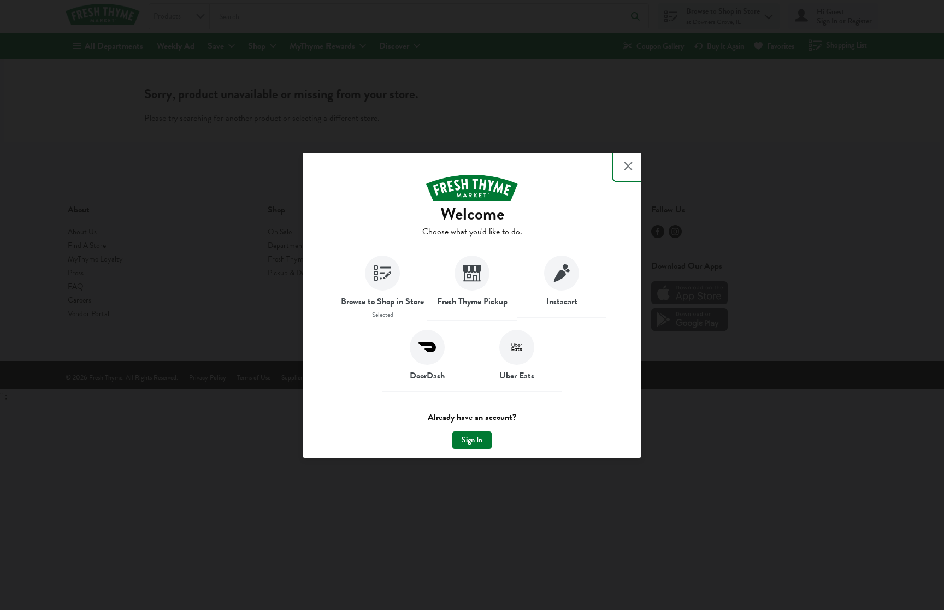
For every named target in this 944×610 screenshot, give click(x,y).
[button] (382, 288)
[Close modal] (628, 166)
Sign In (472, 440)
